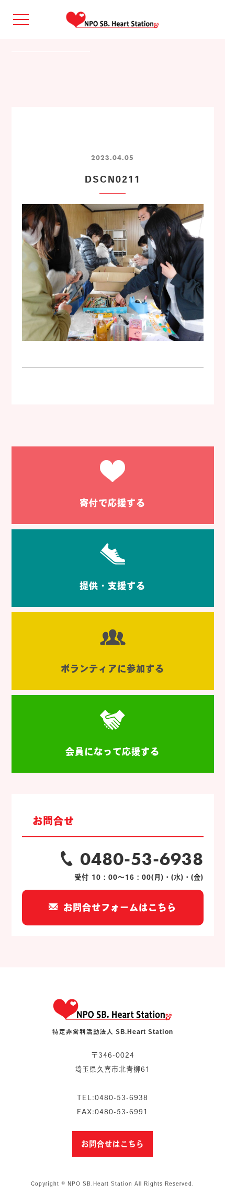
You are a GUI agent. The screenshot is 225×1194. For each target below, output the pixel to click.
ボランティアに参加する (112, 668)
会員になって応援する (112, 751)
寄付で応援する (112, 502)
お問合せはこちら (112, 1144)
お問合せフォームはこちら (119, 907)
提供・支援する (112, 585)
